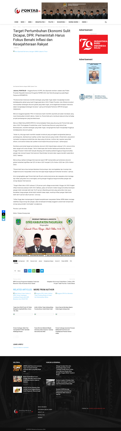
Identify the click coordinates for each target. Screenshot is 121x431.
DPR (28, 261)
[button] (106, 22)
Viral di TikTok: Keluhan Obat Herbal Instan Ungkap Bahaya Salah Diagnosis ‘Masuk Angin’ (31, 389)
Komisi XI (57, 261)
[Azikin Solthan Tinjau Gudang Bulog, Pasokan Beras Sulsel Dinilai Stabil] (44, 299)
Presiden (16, 263)
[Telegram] (42, 271)
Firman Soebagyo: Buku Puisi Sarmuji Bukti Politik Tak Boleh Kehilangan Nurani (21, 329)
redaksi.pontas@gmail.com (97, 408)
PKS (71, 261)
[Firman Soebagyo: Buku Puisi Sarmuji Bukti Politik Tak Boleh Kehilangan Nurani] (23, 320)
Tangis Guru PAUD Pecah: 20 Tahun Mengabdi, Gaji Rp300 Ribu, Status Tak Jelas (22, 309)
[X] (3, 214)
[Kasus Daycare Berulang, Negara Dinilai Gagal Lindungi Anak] (65, 299)
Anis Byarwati (21, 261)
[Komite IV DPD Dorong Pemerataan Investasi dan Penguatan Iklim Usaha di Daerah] (50, 391)
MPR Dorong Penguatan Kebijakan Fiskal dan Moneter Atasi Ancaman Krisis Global (26, 282)
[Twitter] (30, 271)
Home (14, 27)
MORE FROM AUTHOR (44, 289)
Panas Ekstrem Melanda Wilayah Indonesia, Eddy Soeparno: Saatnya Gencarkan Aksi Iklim (43, 329)
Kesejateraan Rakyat (48, 261)
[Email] (38, 271)
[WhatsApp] (34, 271)
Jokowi (40, 261)
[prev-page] (14, 337)
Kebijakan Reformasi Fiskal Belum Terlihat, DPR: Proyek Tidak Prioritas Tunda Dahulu (61, 282)
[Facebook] (25, 271)
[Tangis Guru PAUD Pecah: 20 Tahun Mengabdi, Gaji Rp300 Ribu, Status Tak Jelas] (23, 299)
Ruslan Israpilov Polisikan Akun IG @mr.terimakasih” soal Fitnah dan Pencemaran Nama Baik (65, 381)
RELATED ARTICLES (22, 289)
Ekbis (19, 27)
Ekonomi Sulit (33, 261)
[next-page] (17, 337)
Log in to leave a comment (21, 347)
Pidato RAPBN (64, 261)
